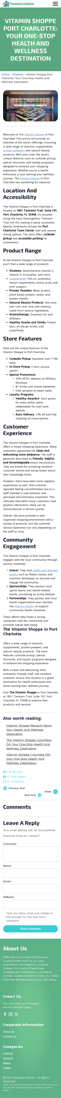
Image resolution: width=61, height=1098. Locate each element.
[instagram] (11, 1014)
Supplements (17, 278)
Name (8, 866)
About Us (8, 1031)
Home (6, 74)
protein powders (13, 150)
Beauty (7, 1063)
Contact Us (9, 1036)
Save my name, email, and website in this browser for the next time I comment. (29, 917)
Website (8, 897)
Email (7, 881)
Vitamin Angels (24, 606)
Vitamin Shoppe (34, 134)
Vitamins (17, 74)
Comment (10, 844)
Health (7, 1067)
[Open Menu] (55, 3)
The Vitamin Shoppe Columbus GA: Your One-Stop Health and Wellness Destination (28, 744)
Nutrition (8, 1058)
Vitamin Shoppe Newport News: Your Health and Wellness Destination (29, 730)
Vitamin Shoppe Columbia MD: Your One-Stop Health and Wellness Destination (28, 759)
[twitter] (16, 1014)
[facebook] (5, 1014)
